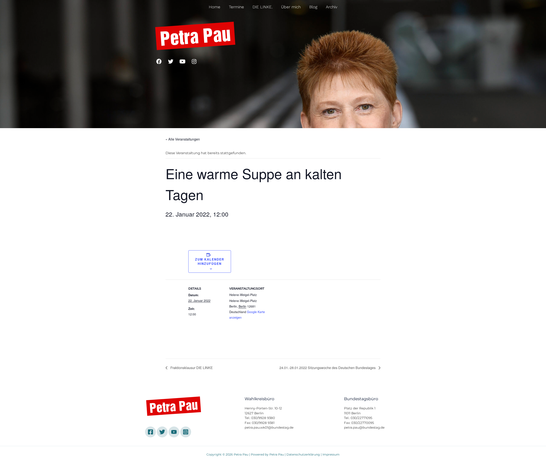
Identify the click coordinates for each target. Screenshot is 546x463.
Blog (313, 6)
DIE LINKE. (263, 6)
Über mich (291, 6)
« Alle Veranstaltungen (183, 139)
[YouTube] (173, 431)
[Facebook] (159, 61)
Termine (236, 6)
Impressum (331, 454)
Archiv (331, 6)
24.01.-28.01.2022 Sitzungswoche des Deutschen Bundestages (327, 367)
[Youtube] (182, 61)
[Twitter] (170, 61)
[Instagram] (194, 61)
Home (214, 6)
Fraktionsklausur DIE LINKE (191, 367)
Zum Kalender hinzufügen (209, 261)
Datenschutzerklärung (303, 454)
